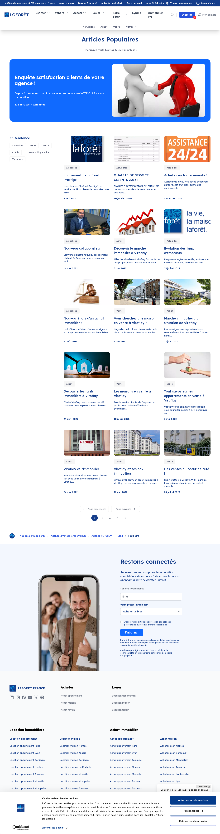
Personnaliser (191, 810)
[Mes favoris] (172, 14)
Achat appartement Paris (123, 745)
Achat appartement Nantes (125, 767)
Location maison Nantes (73, 745)
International (134, 3)
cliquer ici (142, 645)
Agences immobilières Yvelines (68, 535)
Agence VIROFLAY (102, 535)
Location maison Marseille (74, 774)
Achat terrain (68, 709)
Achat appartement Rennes (125, 781)
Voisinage (17, 159)
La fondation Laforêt (112, 3)
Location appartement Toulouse (27, 774)
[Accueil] (12, 535)
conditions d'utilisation (151, 653)
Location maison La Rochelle (75, 767)
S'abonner (131, 632)
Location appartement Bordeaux (27, 760)
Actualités (89, 26)
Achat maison (68, 702)
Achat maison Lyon (170, 781)
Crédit (15, 152)
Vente (116, 26)
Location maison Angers (73, 753)
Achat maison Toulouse (173, 767)
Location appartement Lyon (25, 753)
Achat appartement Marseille (125, 774)
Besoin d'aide (208, 3)
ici (166, 625)
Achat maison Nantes (172, 745)
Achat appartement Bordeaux (126, 788)
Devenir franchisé (87, 3)
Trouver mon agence (181, 3)
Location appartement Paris (25, 745)
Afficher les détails (52, 827)
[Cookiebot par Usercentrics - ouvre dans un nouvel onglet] (21, 827)
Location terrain (120, 709)
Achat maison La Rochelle (174, 774)
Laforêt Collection (155, 3)
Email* (126, 596)
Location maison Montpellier (75, 781)
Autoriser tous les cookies (193, 800)
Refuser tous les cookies (193, 821)
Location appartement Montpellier (28, 788)
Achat (103, 26)
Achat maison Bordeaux (173, 753)
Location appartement (124, 695)
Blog (120, 535)
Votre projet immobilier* (134, 604)
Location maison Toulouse (74, 788)
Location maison (121, 702)
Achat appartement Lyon (123, 753)
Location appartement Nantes (26, 767)
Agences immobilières (32, 535)
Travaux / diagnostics (37, 152)
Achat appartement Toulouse (126, 760)
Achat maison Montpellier (174, 760)
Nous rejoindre (66, 3)
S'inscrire (188, 15)
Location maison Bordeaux (74, 760)
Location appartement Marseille (27, 781)
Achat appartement (71, 695)
